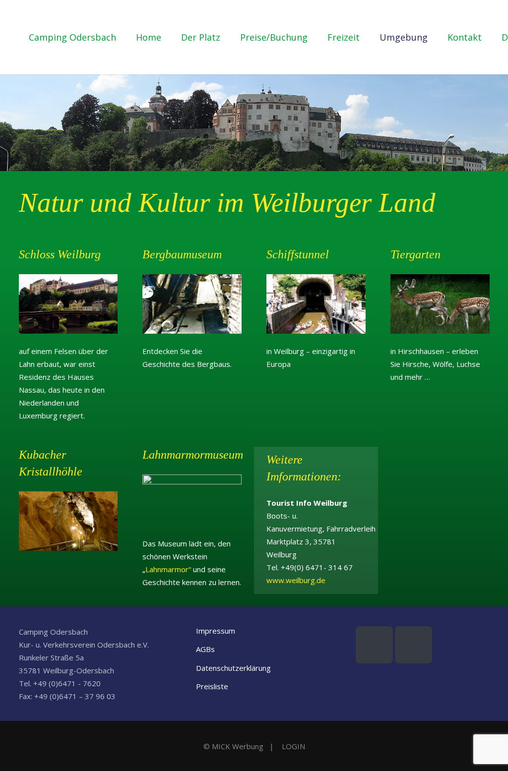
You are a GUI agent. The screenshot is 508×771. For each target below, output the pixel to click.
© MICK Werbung (233, 746)
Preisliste (212, 686)
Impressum (215, 631)
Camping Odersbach (72, 37)
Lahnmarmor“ (168, 569)
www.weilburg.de (295, 580)
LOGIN (293, 746)
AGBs (205, 649)
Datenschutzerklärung (233, 668)
